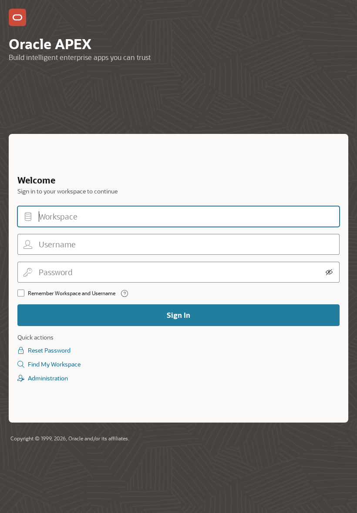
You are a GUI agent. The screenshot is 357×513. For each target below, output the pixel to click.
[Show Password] (329, 272)
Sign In (178, 315)
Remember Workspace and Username (71, 293)
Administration (48, 378)
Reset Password (49, 350)
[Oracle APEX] (17, 17)
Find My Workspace (54, 364)
